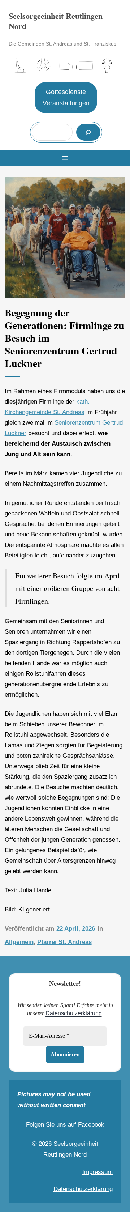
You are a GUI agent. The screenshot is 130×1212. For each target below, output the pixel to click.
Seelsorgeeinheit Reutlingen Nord (56, 21)
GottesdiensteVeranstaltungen (66, 97)
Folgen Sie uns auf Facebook (65, 1124)
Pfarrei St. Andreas (64, 942)
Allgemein (19, 942)
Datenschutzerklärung (74, 1013)
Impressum (97, 1172)
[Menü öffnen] (65, 157)
